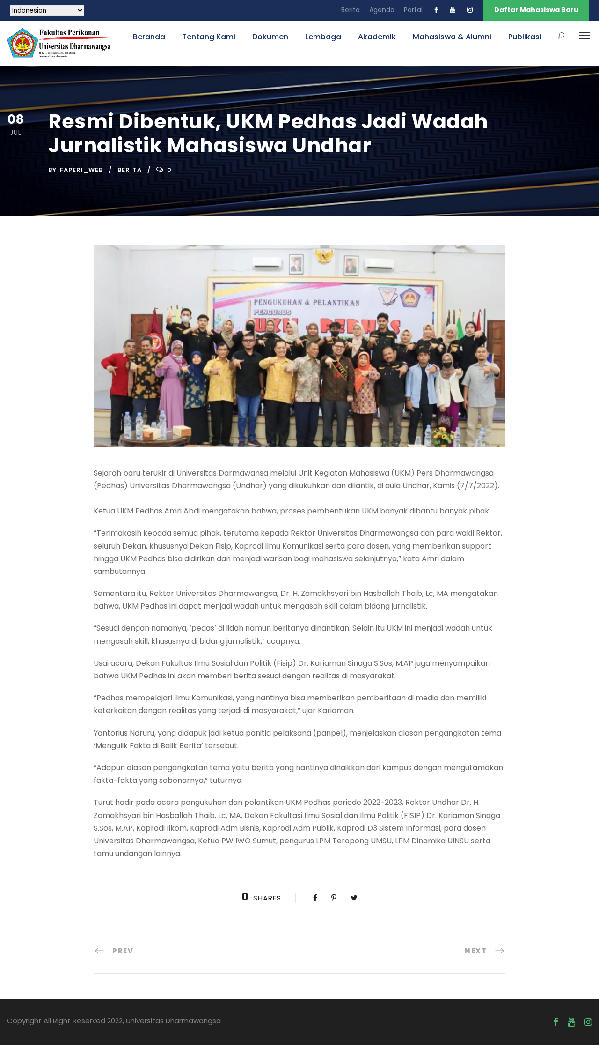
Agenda (381, 10)
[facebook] (436, 10)
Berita (350, 10)
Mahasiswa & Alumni (452, 36)
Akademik (377, 36)
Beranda (149, 36)
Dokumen (270, 36)
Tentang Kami (208, 36)
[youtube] (452, 10)
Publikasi (524, 36)
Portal (413, 10)
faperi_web (81, 169)
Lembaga (323, 36)
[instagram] (470, 10)
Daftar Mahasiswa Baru (536, 10)
